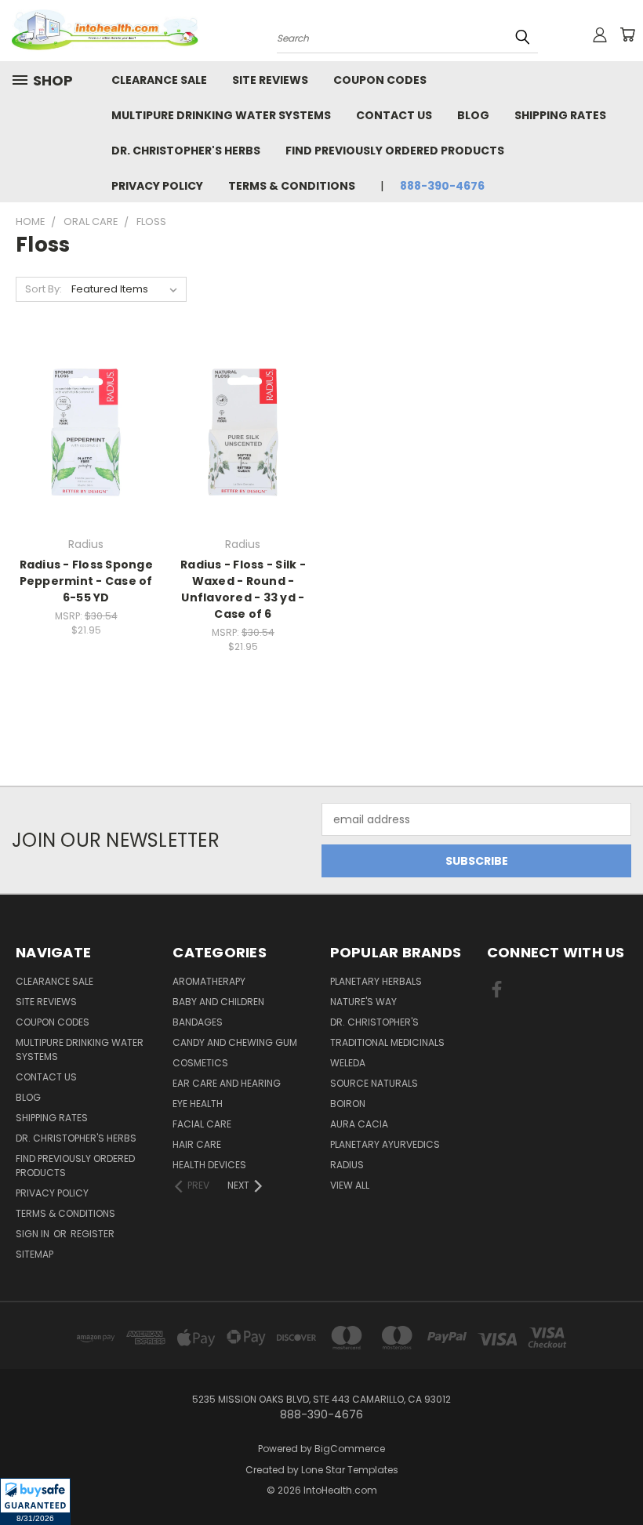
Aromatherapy (209, 981)
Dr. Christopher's (374, 1022)
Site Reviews (270, 80)
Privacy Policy (157, 186)
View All (349, 1185)
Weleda (347, 1062)
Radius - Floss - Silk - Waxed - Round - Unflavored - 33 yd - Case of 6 (243, 589)
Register (92, 1233)
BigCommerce (349, 1448)
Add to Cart (86, 460)
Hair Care (197, 1144)
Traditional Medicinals (387, 1042)
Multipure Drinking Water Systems (221, 115)
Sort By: (43, 288)
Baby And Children (218, 1001)
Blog (473, 115)
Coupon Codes (380, 80)
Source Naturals (374, 1083)
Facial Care (202, 1124)
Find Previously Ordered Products (394, 150)
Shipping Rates (560, 115)
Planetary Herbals (376, 981)
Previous (619, 1476)
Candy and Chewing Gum (235, 1042)
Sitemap (34, 1254)
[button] (35, 1501)
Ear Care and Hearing (227, 1083)
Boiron (347, 1103)
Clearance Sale (159, 80)
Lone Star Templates (349, 1469)
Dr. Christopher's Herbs (185, 150)
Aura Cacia (359, 1124)
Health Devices (209, 1164)
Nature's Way (363, 1001)
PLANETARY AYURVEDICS (385, 1144)
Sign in (34, 1233)
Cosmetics (200, 1062)
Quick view (86, 400)
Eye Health (198, 1103)
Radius (347, 1164)
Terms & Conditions (291, 186)
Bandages (198, 1022)
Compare (81, 431)
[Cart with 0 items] (627, 34)
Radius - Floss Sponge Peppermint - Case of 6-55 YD (86, 581)
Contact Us (394, 115)
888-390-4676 (442, 186)
